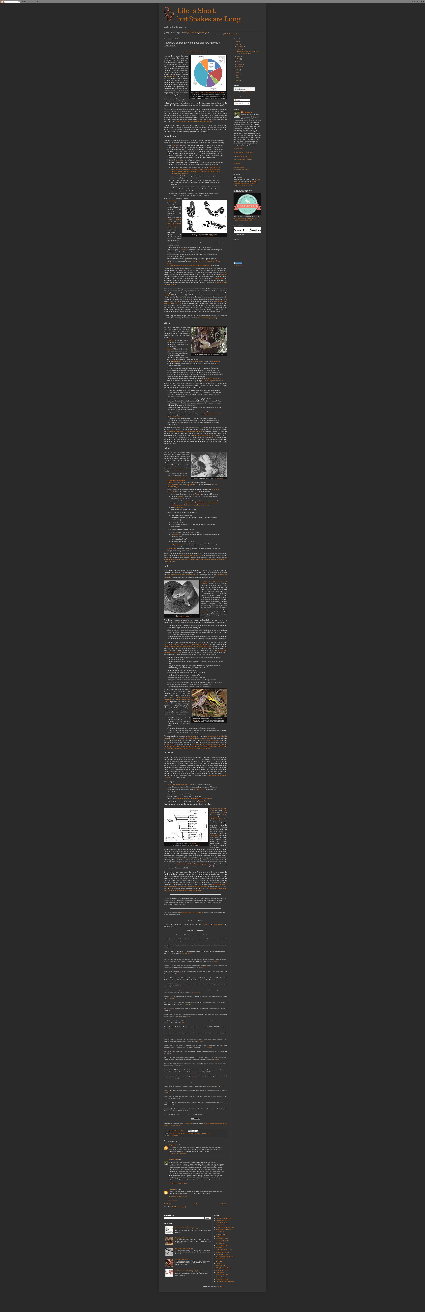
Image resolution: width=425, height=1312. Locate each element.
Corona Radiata (221, 1277)
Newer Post (167, 1204)
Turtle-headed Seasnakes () (184, 431)
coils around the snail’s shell (191, 555)
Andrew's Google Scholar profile (243, 152)
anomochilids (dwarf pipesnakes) (177, 784)
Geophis (180, 496)
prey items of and (193, 644)
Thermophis (179, 507)
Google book (197, 992)
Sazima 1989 (220, 478)
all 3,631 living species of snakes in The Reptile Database (211, 92)
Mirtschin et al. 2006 (183, 616)
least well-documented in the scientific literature (182, 575)
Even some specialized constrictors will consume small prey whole (177, 700)
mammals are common (172, 644)
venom (209, 1133)
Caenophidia (214, 835)
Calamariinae (171, 549)
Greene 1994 (192, 843)
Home (196, 1204)
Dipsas (184, 1133)
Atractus (197, 494)
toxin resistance (177, 469)
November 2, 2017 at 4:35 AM (178, 1196)
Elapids (170, 349)
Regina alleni (219, 278)
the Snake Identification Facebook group (196, 32)
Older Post (223, 1204)
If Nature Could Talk (222, 1234)
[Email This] (189, 1131)
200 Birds (219, 1261)
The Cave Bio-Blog (221, 1259)
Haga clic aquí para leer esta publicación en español (195, 52)
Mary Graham (173, 1145)
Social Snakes (220, 1243)
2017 (237, 44)
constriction (179, 1133)
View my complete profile (241, 169)
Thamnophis (203, 1133)
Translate (248, 92)
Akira (169, 744)
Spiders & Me (220, 1272)
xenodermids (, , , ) (194, 798)
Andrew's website (239, 167)
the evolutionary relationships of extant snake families (194, 121)
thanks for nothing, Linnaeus (207, 318)
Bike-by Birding (220, 1265)
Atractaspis (176, 361)
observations (192, 736)
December (240, 46)
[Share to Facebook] (195, 1131)
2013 (237, 78)
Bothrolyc (199, 789)
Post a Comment (172, 1200)
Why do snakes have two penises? (185, 1227)
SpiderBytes (219, 1236)
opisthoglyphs (171, 76)
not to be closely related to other (190, 912)
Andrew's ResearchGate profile (243, 156)
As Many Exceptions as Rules (225, 1227)
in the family (181, 485)
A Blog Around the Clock (223, 1268)
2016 (237, 70)
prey (198, 1133)
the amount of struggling (211, 740)
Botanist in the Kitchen (222, 1274)
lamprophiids (216, 361)
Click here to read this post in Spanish (195, 50)
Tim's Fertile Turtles (222, 1254)
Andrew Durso (173, 1159)
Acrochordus (184, 250)
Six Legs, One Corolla (222, 1252)
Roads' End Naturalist (222, 1241)
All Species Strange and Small (225, 1256)
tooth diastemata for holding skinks (190, 864)
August (239, 49)
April (238, 59)
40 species (177, 160)
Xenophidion (202, 801)
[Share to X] (193, 1131)
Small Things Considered (223, 1229)
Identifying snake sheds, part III (184, 1248)
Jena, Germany (174, 1135)
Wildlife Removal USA (231, 34)
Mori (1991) (196, 720)
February (240, 64)
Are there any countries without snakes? (187, 1270)
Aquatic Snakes (220, 1225)
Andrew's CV (237, 163)
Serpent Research (221, 1223)
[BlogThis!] (191, 1131)
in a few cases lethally (213, 378)
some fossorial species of (204, 435)
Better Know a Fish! (222, 1270)
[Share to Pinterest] (197, 1131)
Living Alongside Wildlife (223, 1218)
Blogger (220, 1287)
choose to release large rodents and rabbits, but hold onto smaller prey (187, 646)
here (198, 845)
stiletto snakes (196, 361)
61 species (175, 145)
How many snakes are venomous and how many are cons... (248, 52)
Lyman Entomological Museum (225, 1281)
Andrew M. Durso (188, 1123)
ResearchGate (187, 953)
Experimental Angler (222, 1279)
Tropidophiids (172, 201)
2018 (237, 42)
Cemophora (172, 1133)
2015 (237, 72)
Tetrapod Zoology (221, 1220)
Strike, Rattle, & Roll (222, 1245)
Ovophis (189, 1133)
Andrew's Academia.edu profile (243, 160)
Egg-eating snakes (177, 544)
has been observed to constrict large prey (174, 226)
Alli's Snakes (220, 1247)
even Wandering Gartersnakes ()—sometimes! (188, 265)
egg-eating (206, 864)
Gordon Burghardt (219, 819)
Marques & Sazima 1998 (206, 236)
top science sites (238, 265)
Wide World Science (222, 1238)
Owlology (219, 1263)
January (239, 66)
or (172, 480)
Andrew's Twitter (238, 148)
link (190, 1004)
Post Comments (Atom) (179, 1207)
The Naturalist (220, 1232)
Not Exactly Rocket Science (224, 1250)
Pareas (194, 1133)
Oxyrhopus (167, 295)
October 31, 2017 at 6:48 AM (177, 1153)
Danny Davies (217, 924)
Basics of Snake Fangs (181, 1259)
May (238, 56)
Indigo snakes (175, 534)
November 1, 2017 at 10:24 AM (178, 1183)
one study (223, 274)
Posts (238, 100)
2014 (237, 75)
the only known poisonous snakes (212, 381)
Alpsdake (206, 924)
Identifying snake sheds (182, 1238)
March (239, 61)
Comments (239, 103)
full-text (205, 941)
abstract (172, 998)
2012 (237, 80)
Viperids (170, 340)
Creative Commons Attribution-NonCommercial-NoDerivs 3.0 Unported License (245, 183)
